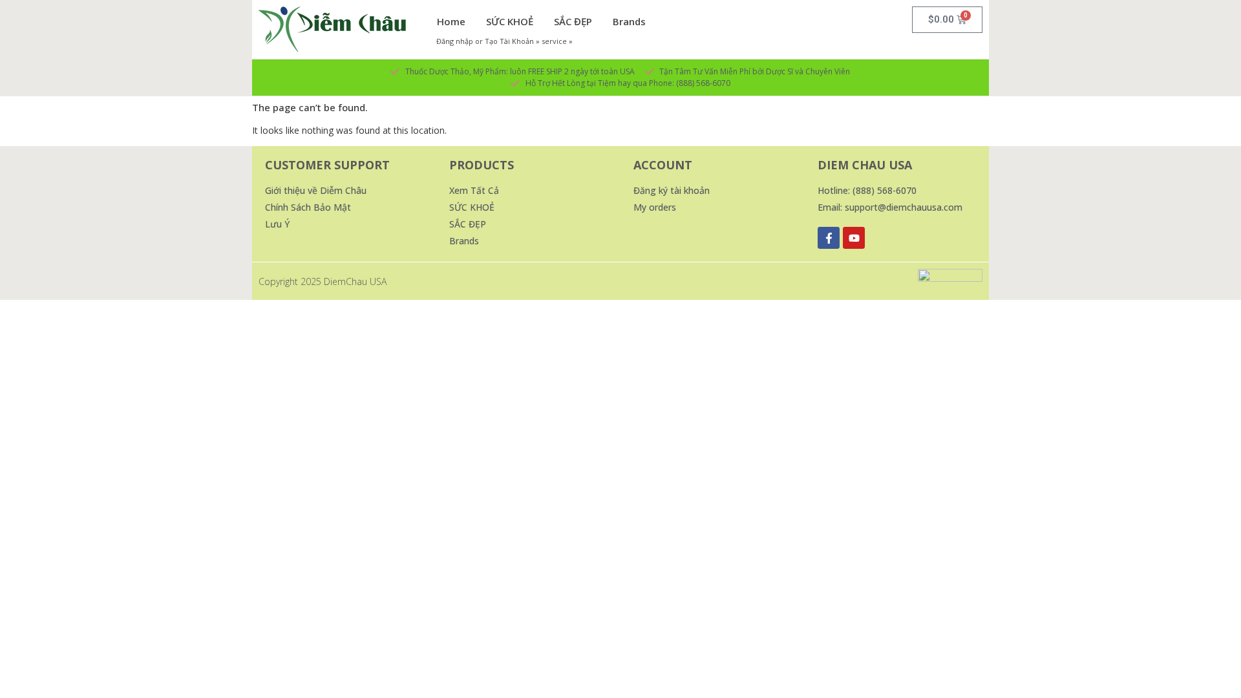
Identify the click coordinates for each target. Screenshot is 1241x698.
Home (451, 21)
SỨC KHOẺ (509, 21)
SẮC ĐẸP (573, 21)
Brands (629, 21)
